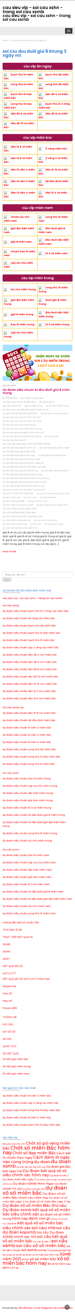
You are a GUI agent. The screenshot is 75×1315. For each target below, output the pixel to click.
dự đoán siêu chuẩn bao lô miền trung (27, 778)
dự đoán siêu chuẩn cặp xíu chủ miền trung (30, 785)
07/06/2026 (11, 398)
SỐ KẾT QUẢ (10, 1053)
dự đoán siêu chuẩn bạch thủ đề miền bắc (29, 625)
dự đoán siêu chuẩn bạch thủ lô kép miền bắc (31, 632)
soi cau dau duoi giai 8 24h (54, 413)
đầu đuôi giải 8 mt (12, 405)
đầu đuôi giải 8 (46, 402)
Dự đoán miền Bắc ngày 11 (19, 1179)
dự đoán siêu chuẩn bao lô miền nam (26, 855)
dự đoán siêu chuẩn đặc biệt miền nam (27, 869)
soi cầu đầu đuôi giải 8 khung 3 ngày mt (23, 463)
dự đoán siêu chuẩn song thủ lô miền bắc (29, 764)
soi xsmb (29, 1250)
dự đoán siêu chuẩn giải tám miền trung (28, 800)
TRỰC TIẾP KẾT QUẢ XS (18, 937)
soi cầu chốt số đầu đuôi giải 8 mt (20, 413)
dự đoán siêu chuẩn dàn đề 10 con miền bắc (30, 676)
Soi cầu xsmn (11, 849)
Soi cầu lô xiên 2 (42, 1241)
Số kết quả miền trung (17, 1066)
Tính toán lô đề (12, 929)
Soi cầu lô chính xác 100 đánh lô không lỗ (24, 489)
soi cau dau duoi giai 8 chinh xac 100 (21, 417)
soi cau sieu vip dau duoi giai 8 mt (20, 527)
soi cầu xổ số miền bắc (41, 1245)
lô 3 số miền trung (57, 324)
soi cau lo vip (30, 497)
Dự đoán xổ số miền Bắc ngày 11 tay (47, 1201)
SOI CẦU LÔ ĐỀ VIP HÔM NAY (18, 493)
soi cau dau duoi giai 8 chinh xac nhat (22, 421)
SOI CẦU (8, 1024)
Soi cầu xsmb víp (13, 707)
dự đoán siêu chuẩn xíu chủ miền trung (27, 840)
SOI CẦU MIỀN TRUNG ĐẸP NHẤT (20, 508)
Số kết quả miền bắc (15, 1059)
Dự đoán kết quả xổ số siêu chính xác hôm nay (35, 1172)
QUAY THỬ (9, 1046)
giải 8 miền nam (21, 241)
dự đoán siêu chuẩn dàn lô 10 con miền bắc (30, 683)
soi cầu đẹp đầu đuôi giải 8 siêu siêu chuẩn (25, 482)
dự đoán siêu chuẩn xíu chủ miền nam (27, 906)
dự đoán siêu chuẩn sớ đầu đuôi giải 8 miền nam (33, 891)
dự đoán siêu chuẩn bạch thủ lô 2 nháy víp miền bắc (36, 611)
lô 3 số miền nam (57, 253)
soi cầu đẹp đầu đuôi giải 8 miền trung (22, 474)
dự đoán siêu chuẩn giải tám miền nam (27, 877)
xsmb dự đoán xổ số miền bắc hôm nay (37, 1254)
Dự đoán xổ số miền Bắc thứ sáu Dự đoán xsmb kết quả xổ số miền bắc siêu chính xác (36, 1210)
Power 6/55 (10, 1008)
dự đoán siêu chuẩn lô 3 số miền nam (26, 884)
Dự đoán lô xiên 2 (59, 1175)
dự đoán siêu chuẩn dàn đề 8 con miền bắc (30, 669)
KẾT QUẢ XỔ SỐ (13, 966)
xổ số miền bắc (43, 1259)
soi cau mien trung (37, 501)
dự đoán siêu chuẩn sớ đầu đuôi (19, 402)
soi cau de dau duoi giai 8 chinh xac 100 (23, 432)
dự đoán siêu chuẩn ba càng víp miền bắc (29, 618)
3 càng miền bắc (56, 148)
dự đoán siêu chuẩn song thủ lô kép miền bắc (31, 756)
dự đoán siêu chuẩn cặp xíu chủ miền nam (29, 862)
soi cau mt (35, 524)
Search (7, 580)
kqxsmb (12, 1223)
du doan (42, 1161)
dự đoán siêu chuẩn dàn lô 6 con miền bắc (29, 698)
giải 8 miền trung (22, 314)
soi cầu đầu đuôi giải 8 (14, 440)
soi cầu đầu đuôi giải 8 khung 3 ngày (21, 459)
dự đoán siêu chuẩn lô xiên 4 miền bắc (27, 742)
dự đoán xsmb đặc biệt (34, 1189)
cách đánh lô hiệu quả (31, 398)
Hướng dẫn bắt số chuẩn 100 (21, 922)
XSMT (6, 958)
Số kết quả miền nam (16, 1073)
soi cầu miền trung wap (15, 524)
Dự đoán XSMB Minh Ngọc (33, 1183)
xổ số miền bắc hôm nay (36, 1261)
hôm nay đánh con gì (31, 1218)
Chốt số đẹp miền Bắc (34, 1153)
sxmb (42, 1250)
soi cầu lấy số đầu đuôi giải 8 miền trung (23, 485)
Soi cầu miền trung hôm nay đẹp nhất (22, 516)
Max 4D (7, 1000)
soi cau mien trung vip (45, 520)
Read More (9, 551)
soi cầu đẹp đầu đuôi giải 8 (54, 470)
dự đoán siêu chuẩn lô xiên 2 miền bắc (27, 727)
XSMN (6, 951)
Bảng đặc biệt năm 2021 (14, 1144)
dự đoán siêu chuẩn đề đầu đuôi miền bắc (29, 720)
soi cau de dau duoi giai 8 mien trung (22, 436)
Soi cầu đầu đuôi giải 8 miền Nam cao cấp (24, 466)
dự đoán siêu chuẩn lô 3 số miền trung (27, 807)
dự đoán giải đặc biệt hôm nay (31, 1167)
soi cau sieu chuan (53, 524)
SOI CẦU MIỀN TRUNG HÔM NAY (19, 512)
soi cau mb (43, 1227)
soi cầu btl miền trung (57, 405)
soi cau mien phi (48, 497)
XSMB (6, 944)
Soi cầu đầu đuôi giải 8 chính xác (19, 447)
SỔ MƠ (7, 1039)
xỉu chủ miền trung (23, 289)
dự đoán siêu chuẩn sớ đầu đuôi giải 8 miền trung (36, 391)
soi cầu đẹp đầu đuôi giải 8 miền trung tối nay (26, 478)
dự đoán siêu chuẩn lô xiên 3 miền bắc (27, 734)
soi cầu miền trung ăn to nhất (18, 505)
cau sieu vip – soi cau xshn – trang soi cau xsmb (32, 598)
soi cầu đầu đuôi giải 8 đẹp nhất (19, 451)
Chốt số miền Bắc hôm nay (36, 1150)
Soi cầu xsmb (11, 605)
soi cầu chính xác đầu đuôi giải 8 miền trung (25, 409)
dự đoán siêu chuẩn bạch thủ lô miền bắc (29, 640)
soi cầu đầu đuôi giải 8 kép (52, 455)
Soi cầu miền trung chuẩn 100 (52, 505)
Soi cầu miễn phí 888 (13, 501)
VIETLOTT (9, 973)
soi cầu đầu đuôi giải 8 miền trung (20, 470)
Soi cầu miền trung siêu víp (17, 520)
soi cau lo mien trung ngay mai (53, 493)
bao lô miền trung (22, 324)
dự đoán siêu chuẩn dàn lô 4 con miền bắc (29, 691)
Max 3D (7, 993)
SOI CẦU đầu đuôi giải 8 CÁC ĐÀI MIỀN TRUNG (27, 443)
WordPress (25, 1307)
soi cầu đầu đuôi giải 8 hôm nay (19, 455)
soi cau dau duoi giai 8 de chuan (19, 424)
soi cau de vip (51, 436)
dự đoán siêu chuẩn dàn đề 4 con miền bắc (30, 654)
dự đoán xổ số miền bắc (35, 1190)
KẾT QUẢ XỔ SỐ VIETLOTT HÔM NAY (26, 979)
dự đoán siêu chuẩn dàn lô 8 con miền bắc (29, 713)
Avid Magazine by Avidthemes (54, 1307)
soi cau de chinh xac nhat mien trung (22, 428)
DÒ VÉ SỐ (9, 1031)
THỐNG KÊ (10, 1017)
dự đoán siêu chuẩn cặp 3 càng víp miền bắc (31, 647)
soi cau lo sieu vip (11, 497)
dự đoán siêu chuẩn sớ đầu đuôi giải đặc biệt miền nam (37, 898)
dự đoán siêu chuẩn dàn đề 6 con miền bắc (30, 662)
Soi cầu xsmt (9, 385)
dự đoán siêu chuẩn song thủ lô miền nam (29, 913)
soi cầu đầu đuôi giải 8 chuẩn (54, 447)
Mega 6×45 (9, 986)
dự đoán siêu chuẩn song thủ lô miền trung (30, 833)
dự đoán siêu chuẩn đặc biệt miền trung (28, 793)
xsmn (25, 1259)
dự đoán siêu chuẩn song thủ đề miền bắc (29, 749)
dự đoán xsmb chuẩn (47, 1180)
